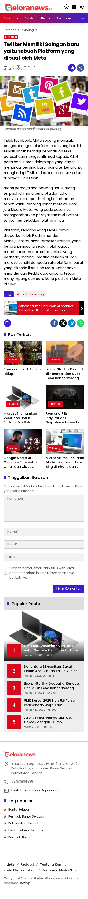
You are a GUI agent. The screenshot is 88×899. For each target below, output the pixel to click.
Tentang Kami (51, 864)
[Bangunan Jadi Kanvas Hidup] (23, 353)
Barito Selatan (19, 809)
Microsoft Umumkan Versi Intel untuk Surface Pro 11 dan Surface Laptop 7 (20, 418)
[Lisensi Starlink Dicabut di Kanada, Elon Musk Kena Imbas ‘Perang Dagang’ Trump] (65, 353)
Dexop (25, 883)
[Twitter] (63, 323)
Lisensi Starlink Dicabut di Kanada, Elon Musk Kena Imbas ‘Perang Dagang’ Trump (64, 373)
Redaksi (9, 66)
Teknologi (11, 37)
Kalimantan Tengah (23, 823)
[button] (66, 6)
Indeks (9, 864)
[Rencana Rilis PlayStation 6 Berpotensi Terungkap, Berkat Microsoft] (65, 397)
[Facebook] (54, 323)
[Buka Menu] (74, 6)
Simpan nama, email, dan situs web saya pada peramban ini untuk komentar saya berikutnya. (41, 573)
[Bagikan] (80, 68)
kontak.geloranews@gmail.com (36, 790)
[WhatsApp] (80, 323)
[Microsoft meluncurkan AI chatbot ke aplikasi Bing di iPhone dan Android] (65, 441)
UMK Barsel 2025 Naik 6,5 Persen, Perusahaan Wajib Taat (50, 703)
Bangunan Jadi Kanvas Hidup (23, 371)
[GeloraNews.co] (29, 7)
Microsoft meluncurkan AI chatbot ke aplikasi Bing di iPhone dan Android (65, 462)
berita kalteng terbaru (25, 830)
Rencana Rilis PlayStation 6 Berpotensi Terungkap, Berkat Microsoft (64, 418)
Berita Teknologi (32, 294)
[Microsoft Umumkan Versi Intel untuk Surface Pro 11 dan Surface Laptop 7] (23, 397)
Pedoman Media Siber (60, 870)
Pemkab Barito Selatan (26, 816)
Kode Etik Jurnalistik (20, 870)
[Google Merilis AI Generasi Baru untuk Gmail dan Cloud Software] (23, 441)
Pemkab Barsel (19, 837)
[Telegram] (72, 323)
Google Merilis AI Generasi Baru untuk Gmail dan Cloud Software (20, 462)
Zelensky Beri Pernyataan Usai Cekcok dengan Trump (48, 720)
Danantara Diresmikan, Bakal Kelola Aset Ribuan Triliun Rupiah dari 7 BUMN (51, 668)
